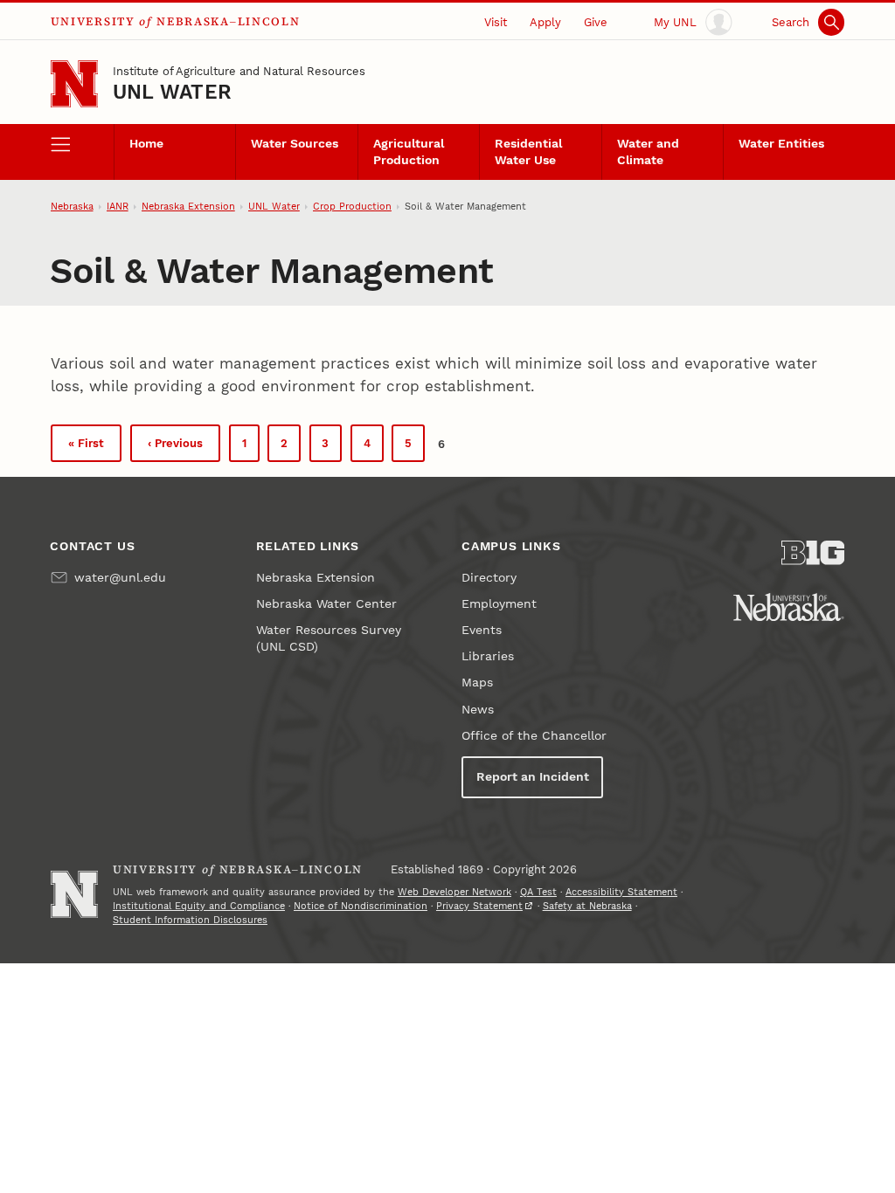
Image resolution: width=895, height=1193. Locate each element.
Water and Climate (648, 152)
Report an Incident (532, 776)
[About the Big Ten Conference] (812, 553)
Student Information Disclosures (190, 920)
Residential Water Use (528, 152)
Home (146, 143)
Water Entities (781, 143)
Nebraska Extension (188, 206)
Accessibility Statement (621, 892)
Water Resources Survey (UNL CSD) (328, 638)
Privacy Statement (479, 906)
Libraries (487, 656)
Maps (477, 682)
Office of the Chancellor (534, 735)
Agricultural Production (408, 152)
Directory (489, 577)
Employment (499, 603)
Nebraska (72, 206)
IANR (117, 206)
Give (595, 22)
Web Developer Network (454, 892)
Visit (495, 22)
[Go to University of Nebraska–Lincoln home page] (74, 83)
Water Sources (294, 143)
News (477, 709)
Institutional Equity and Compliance (199, 906)
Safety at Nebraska (587, 906)
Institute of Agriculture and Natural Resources (239, 71)
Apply (545, 22)
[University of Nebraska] (788, 607)
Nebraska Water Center (326, 603)
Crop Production (352, 206)
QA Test (538, 892)
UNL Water (172, 92)
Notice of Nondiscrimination (360, 906)
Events (481, 630)
